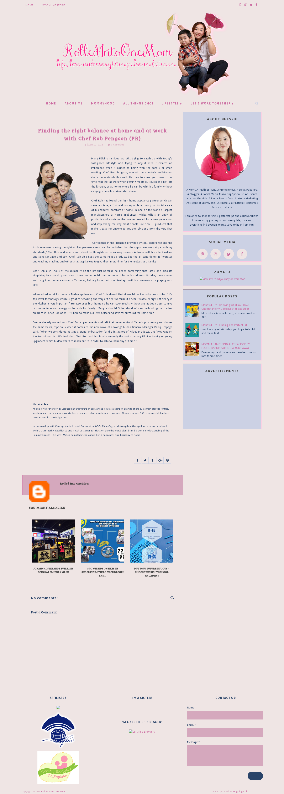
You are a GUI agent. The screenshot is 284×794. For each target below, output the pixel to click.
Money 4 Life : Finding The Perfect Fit (224, 325)
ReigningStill (240, 791)
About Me (74, 103)
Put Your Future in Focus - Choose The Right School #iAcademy (151, 572)
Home (29, 5)
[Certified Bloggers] (142, 731)
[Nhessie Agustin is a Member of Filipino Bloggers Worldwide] (58, 729)
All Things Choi (138, 103)
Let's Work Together (211, 103)
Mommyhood (103, 103)
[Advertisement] (222, 402)
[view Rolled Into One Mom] (222, 278)
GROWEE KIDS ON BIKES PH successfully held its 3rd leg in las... (102, 572)
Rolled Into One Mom (53, 791)
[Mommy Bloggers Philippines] (58, 767)
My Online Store (53, 5)
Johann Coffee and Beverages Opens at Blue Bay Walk (53, 570)
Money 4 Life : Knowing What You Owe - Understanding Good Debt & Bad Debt (226, 306)
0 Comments (117, 145)
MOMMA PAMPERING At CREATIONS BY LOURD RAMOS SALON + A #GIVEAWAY (225, 346)
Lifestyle (170, 103)
